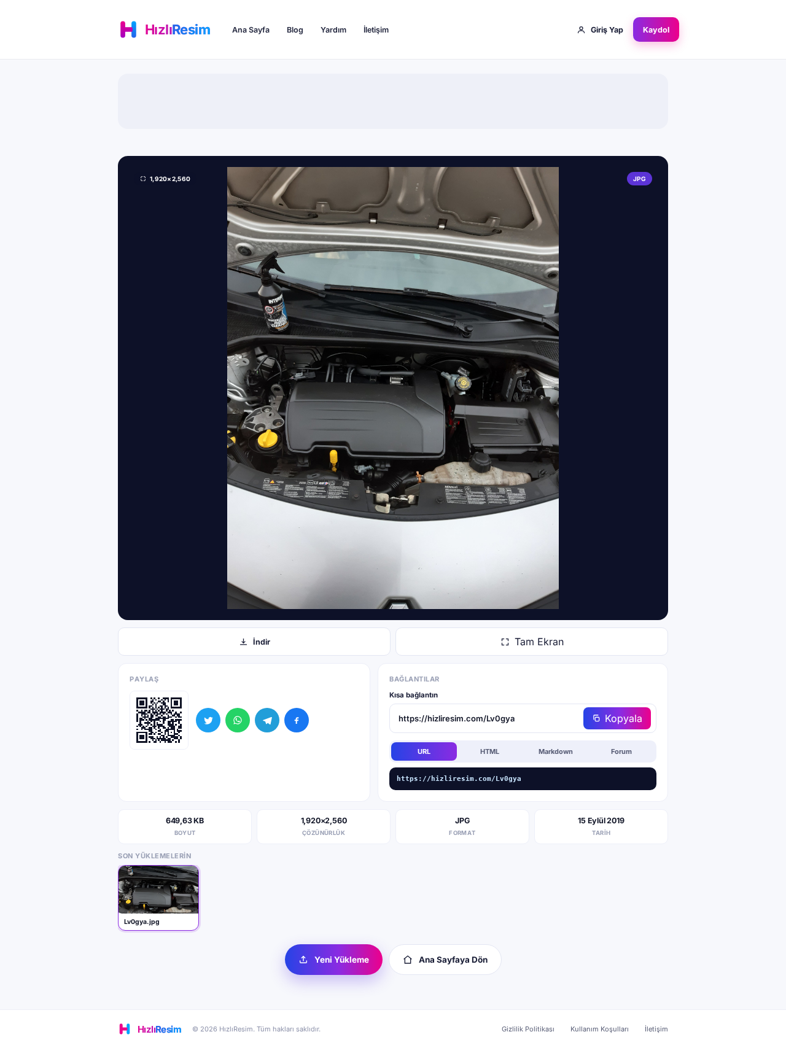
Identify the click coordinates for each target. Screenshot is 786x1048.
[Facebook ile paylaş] (296, 720)
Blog (295, 29)
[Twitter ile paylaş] (208, 720)
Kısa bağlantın (413, 695)
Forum (621, 751)
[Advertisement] (393, 101)
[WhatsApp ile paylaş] (237, 720)
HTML (489, 751)
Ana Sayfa (251, 29)
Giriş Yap (607, 29)
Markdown (556, 751)
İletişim (376, 29)
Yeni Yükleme (341, 960)
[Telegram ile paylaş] (267, 720)
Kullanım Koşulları (599, 1029)
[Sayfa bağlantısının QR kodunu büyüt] (159, 720)
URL (424, 751)
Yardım (333, 29)
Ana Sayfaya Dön (453, 960)
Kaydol (656, 29)
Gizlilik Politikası (528, 1029)
